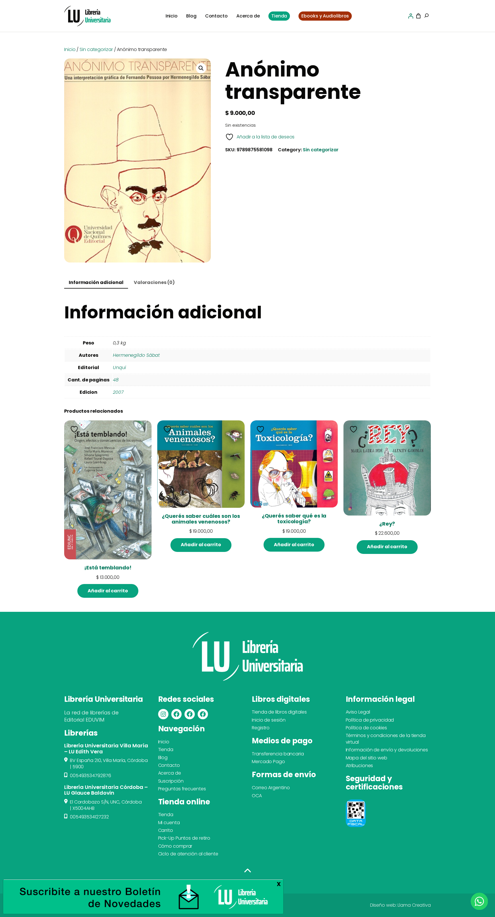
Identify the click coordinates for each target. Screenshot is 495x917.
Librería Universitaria (103, 699)
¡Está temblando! (107, 568)
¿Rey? (387, 524)
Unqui (119, 367)
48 (116, 380)
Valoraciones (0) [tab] (154, 282)
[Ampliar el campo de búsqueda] (426, 16)
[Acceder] (411, 16)
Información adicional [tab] (96, 282)
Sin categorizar (96, 49)
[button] (201, 68)
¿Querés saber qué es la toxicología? (294, 519)
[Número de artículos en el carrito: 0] (418, 16)
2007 (118, 392)
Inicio (69, 49)
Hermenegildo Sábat (136, 355)
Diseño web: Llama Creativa (400, 905)
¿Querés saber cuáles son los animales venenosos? (201, 519)
